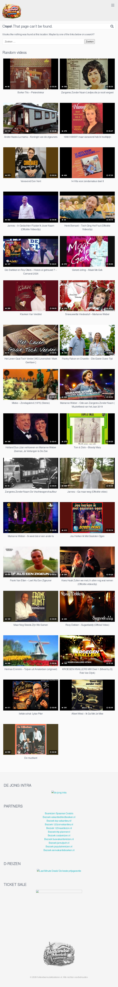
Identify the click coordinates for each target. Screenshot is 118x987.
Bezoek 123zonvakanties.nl (59, 824)
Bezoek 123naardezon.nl (59, 828)
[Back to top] (112, 980)
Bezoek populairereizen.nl (59, 846)
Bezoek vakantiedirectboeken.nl (59, 817)
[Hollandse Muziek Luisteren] (11, 11)
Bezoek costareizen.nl (59, 835)
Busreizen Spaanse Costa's (59, 813)
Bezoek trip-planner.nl (59, 831)
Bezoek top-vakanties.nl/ (59, 820)
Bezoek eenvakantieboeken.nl (59, 850)
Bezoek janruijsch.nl (59, 842)
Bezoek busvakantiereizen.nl (59, 839)
